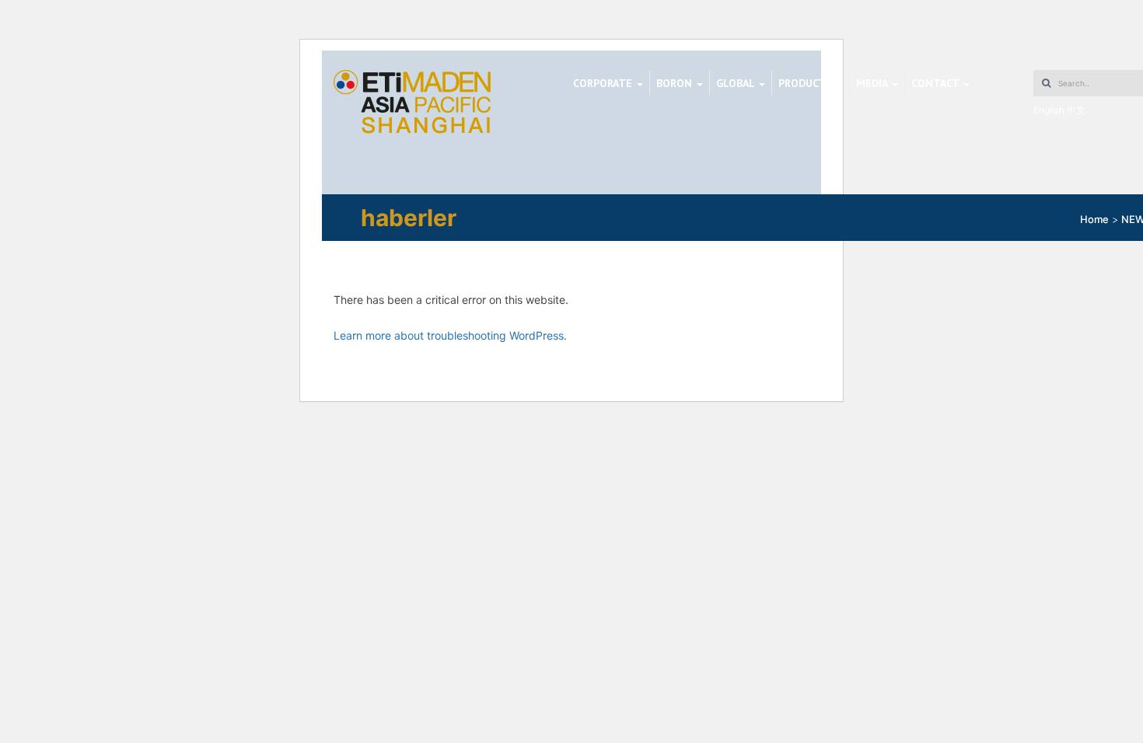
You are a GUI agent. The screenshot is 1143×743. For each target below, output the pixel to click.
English (1048, 110)
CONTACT (936, 83)
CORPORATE (604, 83)
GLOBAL (736, 83)
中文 (1076, 110)
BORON (675, 83)
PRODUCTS (806, 83)
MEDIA (873, 83)
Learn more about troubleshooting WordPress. (450, 335)
